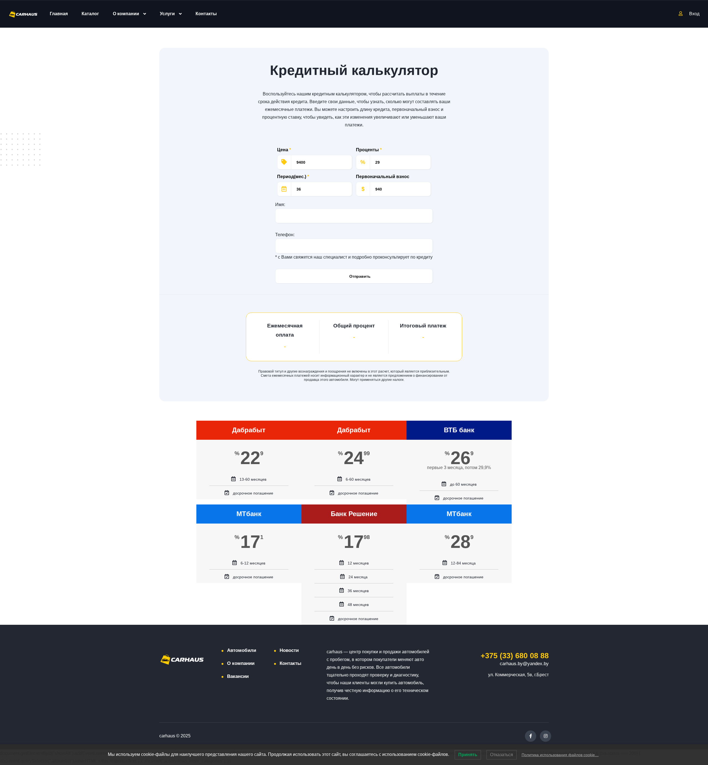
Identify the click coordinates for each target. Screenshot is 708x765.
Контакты (206, 13)
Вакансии (238, 676)
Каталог (90, 13)
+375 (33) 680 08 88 (515, 656)
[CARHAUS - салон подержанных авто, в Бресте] (23, 14)
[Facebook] (530, 736)
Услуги (167, 13)
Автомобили (241, 650)
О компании (126, 13)
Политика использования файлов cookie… (560, 755)
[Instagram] (545, 736)
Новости (289, 650)
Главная (59, 13)
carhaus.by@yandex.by (524, 663)
